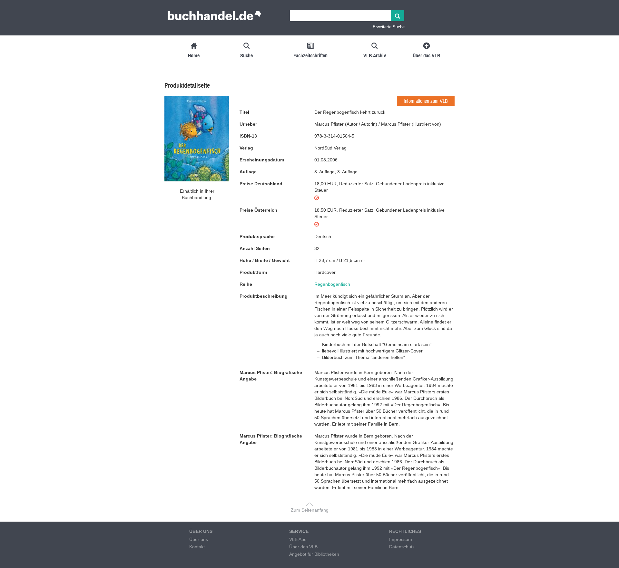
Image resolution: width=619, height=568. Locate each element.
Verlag (246, 147)
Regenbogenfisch (332, 284)
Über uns (198, 539)
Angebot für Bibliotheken (314, 554)
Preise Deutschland (261, 183)
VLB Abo (298, 539)
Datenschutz (402, 546)
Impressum (400, 539)
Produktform (253, 272)
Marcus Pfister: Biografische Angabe (271, 375)
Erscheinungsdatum (262, 159)
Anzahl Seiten (255, 248)
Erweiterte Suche (389, 26)
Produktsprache (257, 236)
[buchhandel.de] (214, 18)
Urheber (248, 124)
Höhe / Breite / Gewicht (265, 260)
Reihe (246, 284)
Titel (244, 112)
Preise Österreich (258, 210)
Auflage (248, 171)
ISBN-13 (248, 136)
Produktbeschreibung (264, 296)
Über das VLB (303, 546)
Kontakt (197, 546)
